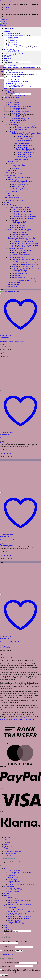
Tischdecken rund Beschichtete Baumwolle (25, 245)
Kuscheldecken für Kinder (16, 53)
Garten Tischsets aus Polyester (21, 209)
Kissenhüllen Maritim (18, 113)
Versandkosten (8, 353)
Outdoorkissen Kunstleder (20, 160)
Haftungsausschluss (10, 853)
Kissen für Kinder (13, 103)
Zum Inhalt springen (6, 1)
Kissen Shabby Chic (18, 165)
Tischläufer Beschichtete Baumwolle (19, 80)
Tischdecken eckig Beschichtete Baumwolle (26, 243)
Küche (14, 90)
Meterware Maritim (18, 186)
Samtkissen (15, 168)
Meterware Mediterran (19, 188)
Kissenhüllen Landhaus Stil (20, 111)
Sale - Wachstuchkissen (15, 200)
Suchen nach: (8, 94)
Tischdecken (8, 67)
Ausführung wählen (6, 443)
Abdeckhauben (16, 94)
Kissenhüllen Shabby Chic (20, 119)
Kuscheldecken (9, 172)
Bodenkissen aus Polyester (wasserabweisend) (26, 133)
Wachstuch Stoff (13, 195)
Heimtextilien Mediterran (20, 234)
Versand (6, 844)
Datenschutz (8, 841)
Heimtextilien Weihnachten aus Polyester (25, 265)
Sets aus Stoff (16, 224)
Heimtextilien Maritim (19, 232)
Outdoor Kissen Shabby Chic (25, 152)
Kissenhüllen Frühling (19, 110)
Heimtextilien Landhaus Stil (20, 231)
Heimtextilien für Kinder (11, 97)
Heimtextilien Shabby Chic (20, 236)
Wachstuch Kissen (14, 170)
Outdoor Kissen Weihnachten (25, 156)
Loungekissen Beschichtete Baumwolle (24, 127)
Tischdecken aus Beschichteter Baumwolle (21, 238)
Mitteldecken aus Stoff (15, 83)
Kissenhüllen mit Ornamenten (21, 117)
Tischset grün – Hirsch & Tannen (10, 540)
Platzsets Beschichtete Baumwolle (22, 241)
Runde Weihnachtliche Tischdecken (27, 279)
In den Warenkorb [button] (5, 346)
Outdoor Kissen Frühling (24, 145)
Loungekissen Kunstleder (20, 129)
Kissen (6, 99)
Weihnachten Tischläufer (19, 270)
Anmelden (19, 950)
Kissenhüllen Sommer (19, 120)
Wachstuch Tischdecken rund (21, 254)
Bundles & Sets (9, 83)
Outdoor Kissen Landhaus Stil (25, 149)
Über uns (7, 7)
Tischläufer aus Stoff (18, 227)
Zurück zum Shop (9, 118)
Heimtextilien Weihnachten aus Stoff (23, 266)
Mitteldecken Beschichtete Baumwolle (24, 240)
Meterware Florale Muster (20, 183)
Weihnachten (8, 256)
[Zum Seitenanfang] (1, 865)
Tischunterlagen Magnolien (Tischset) (12, 642)
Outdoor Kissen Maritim (23, 151)
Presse (6, 848)
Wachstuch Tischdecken (15, 72)
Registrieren (4, 975)
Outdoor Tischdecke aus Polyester (18, 76)
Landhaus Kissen (17, 167)
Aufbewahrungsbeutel (19, 95)
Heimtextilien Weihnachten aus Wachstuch (25, 268)
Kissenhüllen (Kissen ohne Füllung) (19, 35)
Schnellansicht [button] (4, 338)
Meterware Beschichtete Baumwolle (19, 64)
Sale (5, 199)
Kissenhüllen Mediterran (19, 115)
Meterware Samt (13, 179)
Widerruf (7, 842)
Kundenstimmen (9, 850)
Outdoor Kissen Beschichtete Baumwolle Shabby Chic (25, 137)
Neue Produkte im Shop (11, 197)
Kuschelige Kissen (14, 51)
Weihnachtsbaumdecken (19, 273)
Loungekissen (12, 124)
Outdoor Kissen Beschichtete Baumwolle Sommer (25, 141)
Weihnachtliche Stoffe (15, 282)
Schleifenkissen (13, 161)
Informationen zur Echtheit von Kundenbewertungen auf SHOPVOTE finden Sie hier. (17, 718)
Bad (13, 88)
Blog (5, 90)
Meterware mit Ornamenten (20, 190)
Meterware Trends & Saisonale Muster (20, 181)
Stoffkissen (11, 163)
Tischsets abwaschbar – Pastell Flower (12, 341)
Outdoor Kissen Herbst (23, 147)
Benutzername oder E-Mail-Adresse (15, 941)
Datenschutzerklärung (7, 972)
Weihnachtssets (16, 275)
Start (1, 67)
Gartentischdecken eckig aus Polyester (24, 215)
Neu (5, 89)
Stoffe (10, 60)
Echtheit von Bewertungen (12, 851)
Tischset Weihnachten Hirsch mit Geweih (13, 438)
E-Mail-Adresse (9, 962)
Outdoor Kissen (13, 131)
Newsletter (7, 855)
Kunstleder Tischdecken (15, 206)
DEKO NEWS (9, 28)
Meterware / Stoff (9, 176)
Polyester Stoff (12, 65)
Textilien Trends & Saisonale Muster (19, 229)
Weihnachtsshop (13, 286)
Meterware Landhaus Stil (20, 184)
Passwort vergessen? (6, 954)
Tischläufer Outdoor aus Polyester (18, 81)
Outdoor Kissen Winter (23, 158)
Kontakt (6, 9)
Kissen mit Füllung (14, 33)
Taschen (6, 56)
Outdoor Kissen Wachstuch (20, 143)
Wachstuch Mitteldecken (19, 252)
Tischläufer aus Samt (18, 225)
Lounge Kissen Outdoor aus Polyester (24, 126)
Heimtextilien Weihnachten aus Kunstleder (25, 263)
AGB (5, 839)
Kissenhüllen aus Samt (19, 108)
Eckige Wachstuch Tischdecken (22, 250)
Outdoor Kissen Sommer (24, 154)
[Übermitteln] (5, 64)
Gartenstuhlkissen (13, 101)
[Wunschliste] (1, 293)
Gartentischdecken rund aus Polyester (24, 216)
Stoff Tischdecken (13, 71)
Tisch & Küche (13, 92)
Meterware (7, 895)
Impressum (7, 837)
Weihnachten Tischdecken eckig (26, 281)
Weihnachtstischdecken (19, 277)
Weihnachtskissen (13, 284)
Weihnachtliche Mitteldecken (21, 272)
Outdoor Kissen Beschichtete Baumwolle (25, 135)
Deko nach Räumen (14, 87)
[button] (7, 32)
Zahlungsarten (8, 846)
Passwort (7, 947)
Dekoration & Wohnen (11, 85)
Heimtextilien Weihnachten (16, 257)
